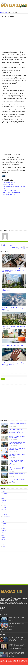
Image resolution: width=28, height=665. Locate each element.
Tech (3, 542)
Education (4, 500)
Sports (3, 539)
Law (3, 519)
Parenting (4, 530)
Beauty (3, 491)
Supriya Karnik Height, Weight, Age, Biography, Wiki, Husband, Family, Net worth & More (17, 654)
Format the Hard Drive (6, 629)
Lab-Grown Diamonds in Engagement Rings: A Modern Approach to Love (13, 363)
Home (2, 12)
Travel (3, 546)
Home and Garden (6, 516)
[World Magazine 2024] (14, 5)
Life (3, 521)
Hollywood (4, 514)
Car (3, 498)
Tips (3, 544)
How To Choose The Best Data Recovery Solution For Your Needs (17, 618)
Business (4, 495)
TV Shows (4, 549)
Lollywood (4, 525)
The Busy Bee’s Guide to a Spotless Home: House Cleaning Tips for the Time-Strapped (13, 344)
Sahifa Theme (4, 660)
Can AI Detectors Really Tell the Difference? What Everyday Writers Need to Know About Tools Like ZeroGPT (13, 270)
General (6, 12)
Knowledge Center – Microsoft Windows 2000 (18, 247)
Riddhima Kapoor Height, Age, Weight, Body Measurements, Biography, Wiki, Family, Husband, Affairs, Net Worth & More (17, 646)
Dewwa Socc (5, 19)
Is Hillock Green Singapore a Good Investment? (14, 326)
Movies (3, 528)
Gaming (4, 507)
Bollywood (4, 493)
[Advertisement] (14, 36)
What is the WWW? (7, 245)
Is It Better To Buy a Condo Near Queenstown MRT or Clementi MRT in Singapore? (17, 462)
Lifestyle (4, 523)
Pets (3, 532)
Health (3, 512)
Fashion (4, 502)
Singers (4, 537)
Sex (3, 535)
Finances (4, 505)
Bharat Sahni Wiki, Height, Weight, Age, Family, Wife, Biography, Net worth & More (17, 639)
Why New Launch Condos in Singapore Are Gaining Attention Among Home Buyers (17, 468)
